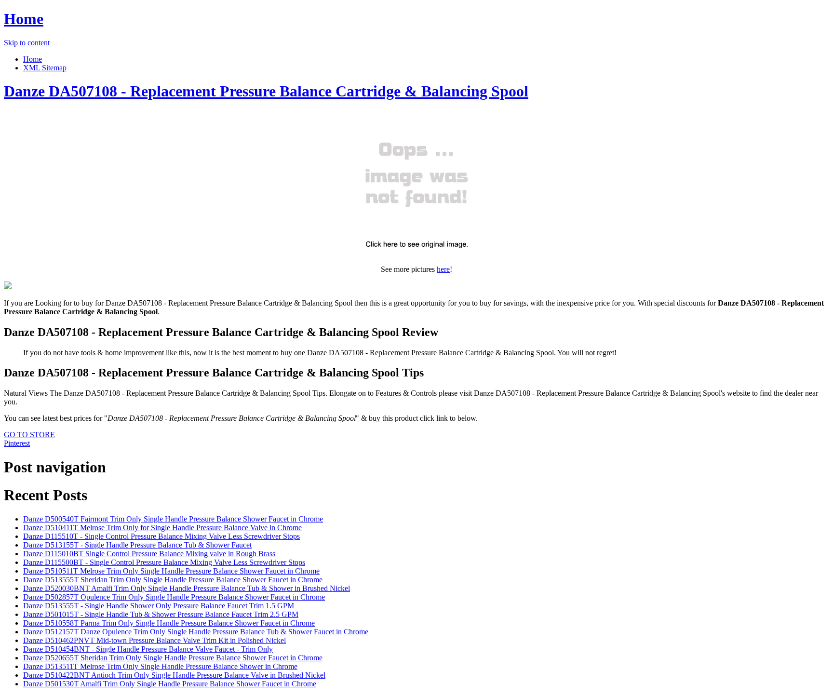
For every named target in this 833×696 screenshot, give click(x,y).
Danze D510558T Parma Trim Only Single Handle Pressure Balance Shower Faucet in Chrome (169, 623)
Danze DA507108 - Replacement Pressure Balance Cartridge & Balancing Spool (266, 91)
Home (23, 18)
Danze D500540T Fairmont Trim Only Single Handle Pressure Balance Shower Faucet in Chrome (173, 519)
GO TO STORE (29, 434)
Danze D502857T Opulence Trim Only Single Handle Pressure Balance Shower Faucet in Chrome (174, 597)
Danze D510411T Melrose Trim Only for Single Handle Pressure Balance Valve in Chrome (162, 527)
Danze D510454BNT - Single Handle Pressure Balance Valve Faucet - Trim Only (148, 649)
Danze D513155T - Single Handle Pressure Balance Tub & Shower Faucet (137, 545)
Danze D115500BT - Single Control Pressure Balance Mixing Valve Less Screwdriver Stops (164, 562)
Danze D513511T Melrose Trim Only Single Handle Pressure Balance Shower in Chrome (160, 666)
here (443, 269)
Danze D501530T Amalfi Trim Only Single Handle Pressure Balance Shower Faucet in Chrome (169, 684)
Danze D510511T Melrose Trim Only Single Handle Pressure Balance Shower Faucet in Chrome (171, 571)
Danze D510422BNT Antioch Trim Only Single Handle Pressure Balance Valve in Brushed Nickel (174, 675)
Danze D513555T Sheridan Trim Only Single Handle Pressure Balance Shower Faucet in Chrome (172, 580)
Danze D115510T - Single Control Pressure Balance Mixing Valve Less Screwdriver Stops (161, 536)
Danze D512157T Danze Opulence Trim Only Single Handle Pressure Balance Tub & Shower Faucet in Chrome (195, 632)
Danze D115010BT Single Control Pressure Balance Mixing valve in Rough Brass (149, 553)
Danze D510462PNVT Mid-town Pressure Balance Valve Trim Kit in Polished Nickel (154, 640)
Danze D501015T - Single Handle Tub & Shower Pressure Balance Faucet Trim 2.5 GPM (160, 614)
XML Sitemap (45, 68)
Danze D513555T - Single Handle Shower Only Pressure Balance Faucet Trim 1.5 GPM (158, 606)
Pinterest (17, 443)
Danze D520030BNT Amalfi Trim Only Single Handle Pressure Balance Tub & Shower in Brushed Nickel (186, 588)
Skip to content (27, 43)
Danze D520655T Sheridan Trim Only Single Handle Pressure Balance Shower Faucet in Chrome (172, 658)
